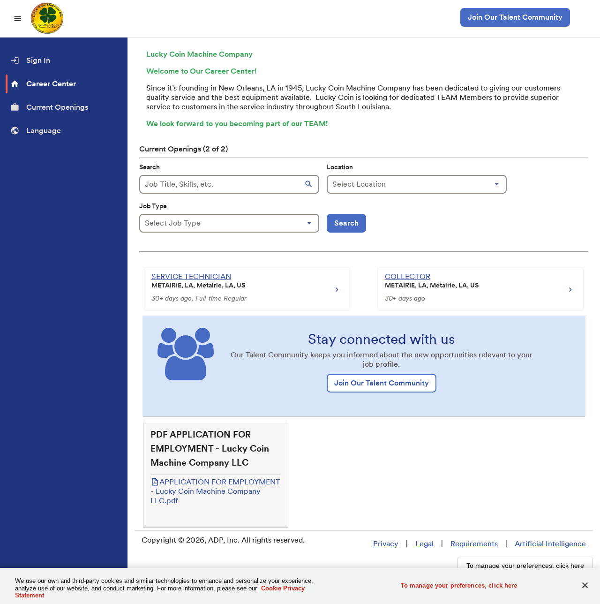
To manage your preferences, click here (459, 585)
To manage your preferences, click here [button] (525, 565)
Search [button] (346, 223)
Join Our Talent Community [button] (515, 17)
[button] (309, 184)
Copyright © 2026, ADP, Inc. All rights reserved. (223, 540)
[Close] (585, 585)
